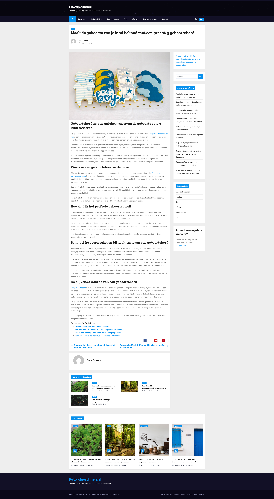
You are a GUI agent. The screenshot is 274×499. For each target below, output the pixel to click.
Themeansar (116, 494)
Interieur (82, 19)
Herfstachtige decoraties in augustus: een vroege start (151, 460)
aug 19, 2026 (180, 465)
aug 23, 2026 (97, 390)
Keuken (178, 202)
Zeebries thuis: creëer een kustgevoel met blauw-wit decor (187, 460)
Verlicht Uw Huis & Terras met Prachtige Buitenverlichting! (99, 330)
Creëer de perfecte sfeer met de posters (92, 326)
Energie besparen (150, 19)
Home (163, 494)
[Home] (72, 19)
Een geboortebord (78, 288)
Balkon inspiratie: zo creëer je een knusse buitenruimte (98, 336)
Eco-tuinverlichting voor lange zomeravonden (102, 401)
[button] (196, 19)
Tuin (125, 19)
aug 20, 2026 (146, 465)
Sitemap (176, 494)
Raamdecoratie (113, 19)
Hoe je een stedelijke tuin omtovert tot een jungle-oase (98, 333)
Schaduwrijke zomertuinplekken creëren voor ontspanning (153, 388)
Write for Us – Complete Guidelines (192, 494)
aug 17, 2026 (97, 404)
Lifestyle (135, 19)
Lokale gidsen (97, 19)
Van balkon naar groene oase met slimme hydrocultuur (104, 387)
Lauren (85, 41)
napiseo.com (181, 246)
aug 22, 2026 (147, 390)
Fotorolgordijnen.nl (80, 6)
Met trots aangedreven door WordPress (82, 494)
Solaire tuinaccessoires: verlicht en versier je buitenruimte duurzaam (188, 154)
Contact (165, 19)
